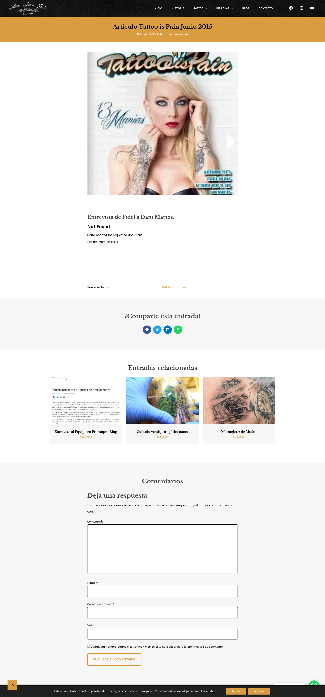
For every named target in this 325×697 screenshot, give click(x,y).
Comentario (96, 521)
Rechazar (259, 691)
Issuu (109, 287)
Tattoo (198, 8)
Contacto (266, 8)
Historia (178, 8)
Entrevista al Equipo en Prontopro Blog (86, 432)
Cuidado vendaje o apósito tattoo (162, 432)
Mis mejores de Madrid (239, 432)
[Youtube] (312, 8)
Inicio (157, 8)
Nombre (93, 583)
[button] (147, 329)
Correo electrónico (100, 604)
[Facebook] (291, 8)
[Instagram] (301, 8)
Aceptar (236, 691)
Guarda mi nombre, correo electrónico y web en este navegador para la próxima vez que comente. (156, 646)
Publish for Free (174, 287)
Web (90, 625)
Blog (245, 8)
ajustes (210, 691)
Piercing (222, 8)
